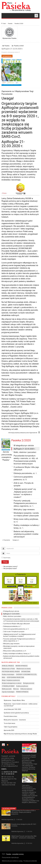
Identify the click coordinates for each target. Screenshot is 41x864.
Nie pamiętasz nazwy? (10, 566)
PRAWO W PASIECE (22, 692)
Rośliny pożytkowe (22, 686)
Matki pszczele (6, 689)
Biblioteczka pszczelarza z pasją (12, 861)
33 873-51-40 (8, 772)
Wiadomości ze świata (24, 668)
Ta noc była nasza (9, 723)
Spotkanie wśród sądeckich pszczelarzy (16, 713)
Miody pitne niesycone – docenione (15, 720)
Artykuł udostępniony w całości (11, 683)
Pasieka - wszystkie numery (15, 854)
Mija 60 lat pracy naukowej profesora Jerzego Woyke (20, 734)
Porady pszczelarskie (30, 861)
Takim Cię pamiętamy (10, 727)
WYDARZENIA (7, 56)
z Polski (13, 816)
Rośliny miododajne (8, 674)
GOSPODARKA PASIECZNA (15, 677)
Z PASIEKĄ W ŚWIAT (8, 686)
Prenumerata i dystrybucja (10, 857)
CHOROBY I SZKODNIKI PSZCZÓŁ (26, 674)
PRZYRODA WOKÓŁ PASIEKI (11, 671)
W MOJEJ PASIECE (8, 666)
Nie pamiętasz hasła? (10, 568)
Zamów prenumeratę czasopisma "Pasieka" (6, 455)
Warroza (16, 689)
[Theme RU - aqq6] (16, 6)
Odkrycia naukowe (26, 689)
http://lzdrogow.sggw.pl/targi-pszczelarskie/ (18, 423)
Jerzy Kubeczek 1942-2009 (12, 709)
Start (4, 23)
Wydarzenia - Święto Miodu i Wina (14, 700)
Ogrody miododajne (8, 692)
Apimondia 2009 (9, 730)
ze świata (14, 828)
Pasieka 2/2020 (19, 23)
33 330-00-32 (10, 774)
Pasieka (10, 23)
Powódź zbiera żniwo (10, 716)
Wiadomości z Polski (8, 668)
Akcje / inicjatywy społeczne (11, 680)
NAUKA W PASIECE (21, 666)
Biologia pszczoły (28, 683)
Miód (3, 677)
